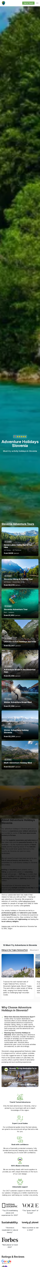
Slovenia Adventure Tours (18, 523)
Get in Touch (28, 3)
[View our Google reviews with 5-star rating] (20, 436)
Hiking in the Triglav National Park (15, 950)
